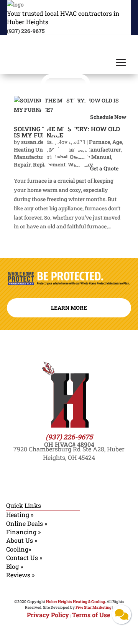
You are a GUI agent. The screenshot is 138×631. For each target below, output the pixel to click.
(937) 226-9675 (25, 31)
